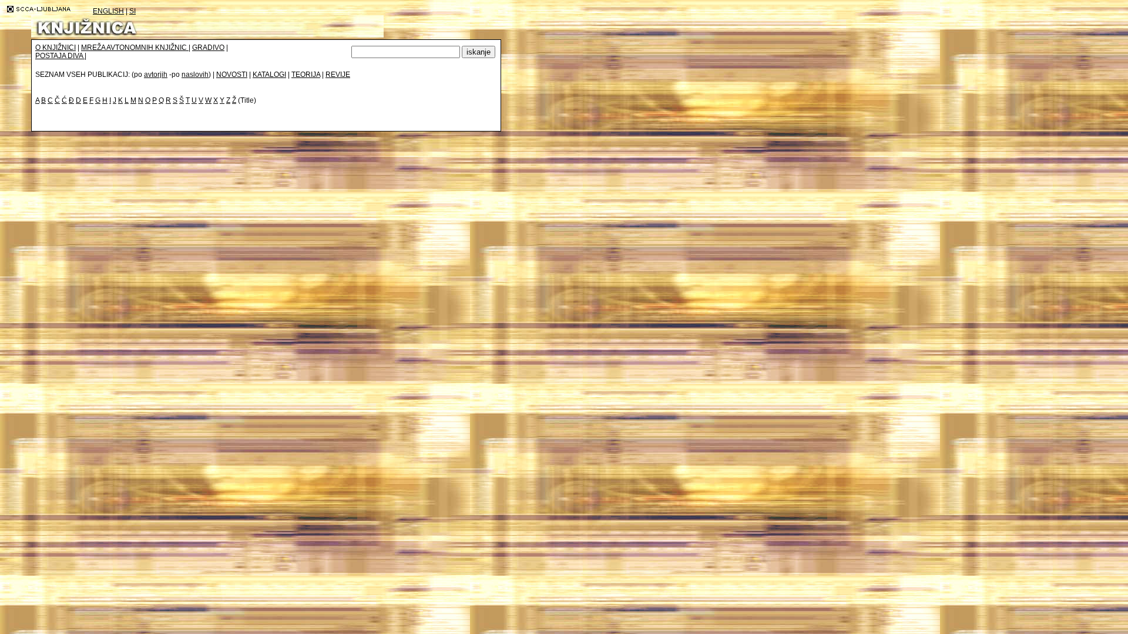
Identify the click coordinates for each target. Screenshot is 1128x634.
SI (132, 11)
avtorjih (155, 74)
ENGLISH (108, 11)
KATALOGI (269, 74)
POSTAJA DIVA (60, 56)
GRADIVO (208, 47)
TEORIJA (305, 74)
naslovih (195, 74)
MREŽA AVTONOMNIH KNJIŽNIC (135, 47)
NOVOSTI (231, 74)
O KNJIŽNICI (55, 47)
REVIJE (337, 74)
